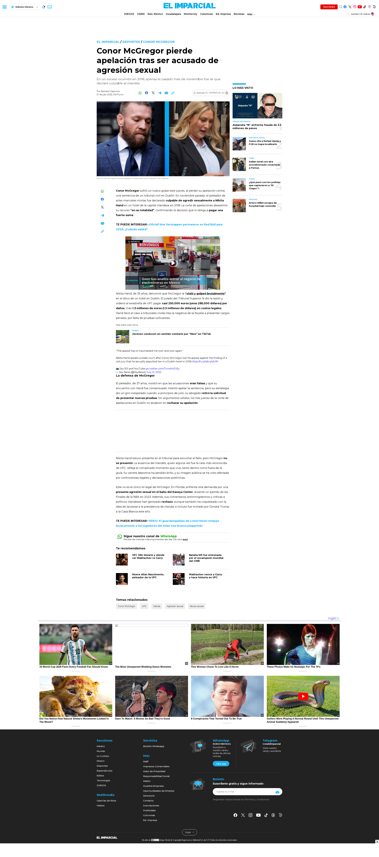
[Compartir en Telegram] (160, 93)
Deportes (131, 42)
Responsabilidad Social (156, 776)
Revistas (239, 14)
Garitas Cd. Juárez (360, 14)
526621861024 (222, 744)
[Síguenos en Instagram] (354, 6)
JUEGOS (129, 14)
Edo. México (155, 14)
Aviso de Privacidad (154, 771)
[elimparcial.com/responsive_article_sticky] (377, 842)
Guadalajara (173, 14)
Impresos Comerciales (156, 766)
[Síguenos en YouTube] (359, 6)
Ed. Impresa (223, 14)
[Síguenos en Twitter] (349, 6)
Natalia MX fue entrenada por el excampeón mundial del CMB (206, 558)
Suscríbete (329, 6)
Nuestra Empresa (153, 786)
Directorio (149, 795)
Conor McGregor (159, 42)
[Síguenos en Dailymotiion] (280, 815)
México (101, 746)
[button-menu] (4, 7)
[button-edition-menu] (348, 13)
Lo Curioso (103, 756)
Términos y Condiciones (257, 799)
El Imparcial (108, 42)
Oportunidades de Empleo (158, 790)
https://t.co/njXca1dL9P (205, 361)
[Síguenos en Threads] (369, 6)
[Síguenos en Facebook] (345, 6)
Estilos (100, 775)
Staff (145, 761)
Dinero (101, 760)
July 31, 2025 (153, 372)
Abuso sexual (196, 606)
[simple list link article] (257, 107)
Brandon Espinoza (110, 91)
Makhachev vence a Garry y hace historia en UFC (205, 576)
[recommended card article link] (122, 336)
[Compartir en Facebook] (146, 93)
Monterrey (190, 14)
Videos (101, 805)
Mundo (101, 751)
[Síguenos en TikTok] (364, 6)
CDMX (141, 14)
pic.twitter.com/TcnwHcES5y (163, 368)
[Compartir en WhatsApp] (140, 93)
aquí (185, 539)
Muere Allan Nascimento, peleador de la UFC (148, 576)
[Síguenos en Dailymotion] (374, 6)
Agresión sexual (175, 606)
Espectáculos (104, 770)
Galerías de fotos (106, 800)
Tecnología (103, 780)
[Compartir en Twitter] (153, 93)
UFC (144, 606)
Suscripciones (151, 805)
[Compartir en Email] (166, 93)
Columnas (206, 14)
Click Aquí (221, 764)
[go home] (107, 837)
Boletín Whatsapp (153, 746)
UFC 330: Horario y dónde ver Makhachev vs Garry (148, 556)
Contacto (148, 800)
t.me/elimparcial (272, 744)
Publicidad (149, 810)
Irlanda (156, 606)
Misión (146, 781)
